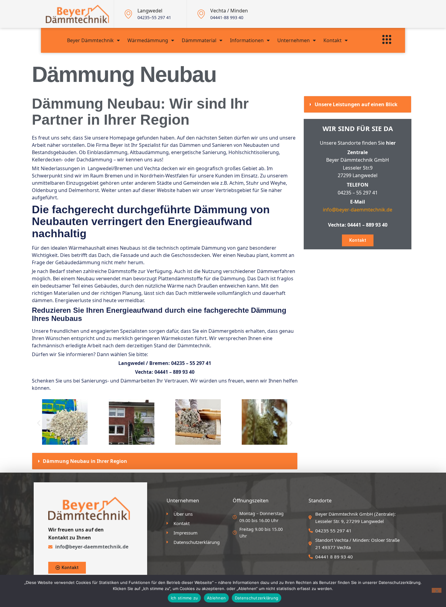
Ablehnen (216, 597)
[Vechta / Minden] (201, 14)
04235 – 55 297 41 (191, 363)
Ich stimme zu (184, 597)
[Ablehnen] (436, 590)
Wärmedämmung (147, 40)
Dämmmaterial (199, 40)
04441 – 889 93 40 (174, 372)
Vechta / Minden (229, 10)
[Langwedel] (128, 14)
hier (391, 143)
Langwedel (149, 10)
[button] (38, 423)
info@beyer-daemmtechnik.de (357, 209)
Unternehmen (293, 40)
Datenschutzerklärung (256, 597)
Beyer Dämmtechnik (90, 40)
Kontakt (332, 40)
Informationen (247, 40)
